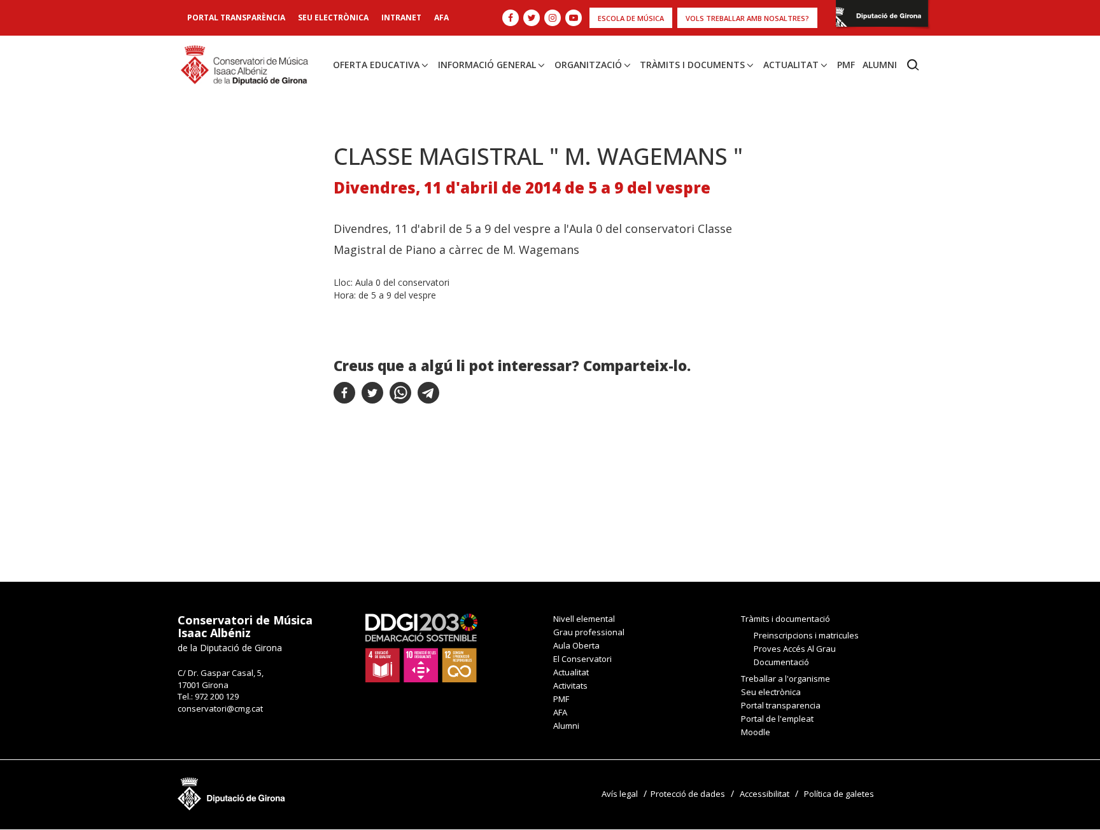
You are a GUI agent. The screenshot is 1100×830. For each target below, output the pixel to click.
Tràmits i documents (692, 65)
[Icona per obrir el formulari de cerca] (913, 65)
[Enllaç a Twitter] (531, 18)
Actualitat (791, 65)
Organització (588, 65)
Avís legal (620, 793)
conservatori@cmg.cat (220, 708)
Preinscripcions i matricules (806, 635)
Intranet (401, 17)
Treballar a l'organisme (785, 678)
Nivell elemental (584, 618)
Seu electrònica (333, 17)
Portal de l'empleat (777, 718)
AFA (441, 17)
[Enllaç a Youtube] (573, 18)
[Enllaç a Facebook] (510, 18)
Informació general (487, 65)
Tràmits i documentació (785, 618)
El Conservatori (582, 659)
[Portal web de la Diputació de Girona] (882, 17)
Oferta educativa (376, 65)
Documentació (781, 662)
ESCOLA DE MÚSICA (631, 18)
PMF (846, 65)
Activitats (570, 685)
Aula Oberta (576, 645)
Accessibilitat (764, 793)
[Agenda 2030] (421, 647)
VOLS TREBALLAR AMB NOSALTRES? (747, 18)
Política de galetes (839, 793)
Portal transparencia (781, 705)
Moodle (755, 732)
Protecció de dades (688, 793)
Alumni (880, 65)
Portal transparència (236, 17)
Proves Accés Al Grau (795, 648)
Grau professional (588, 632)
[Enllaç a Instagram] (552, 18)
